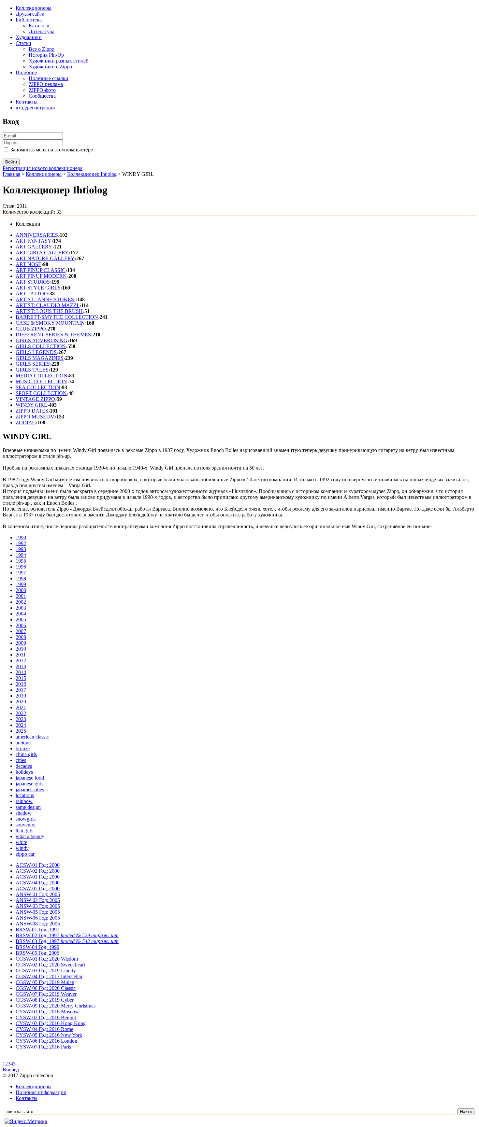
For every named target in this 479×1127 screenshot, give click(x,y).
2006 (21, 625)
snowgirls (26, 819)
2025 (21, 731)
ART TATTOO (32, 293)
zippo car (25, 854)
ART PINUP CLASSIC (40, 270)
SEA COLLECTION (38, 387)
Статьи (23, 43)
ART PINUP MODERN (41, 276)
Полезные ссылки (48, 78)
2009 (21, 643)
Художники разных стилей (59, 60)
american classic (32, 737)
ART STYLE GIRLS (38, 287)
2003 (21, 608)
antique (23, 742)
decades (24, 766)
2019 (21, 695)
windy (22, 848)
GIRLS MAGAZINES (40, 358)
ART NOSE (28, 264)
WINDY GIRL (31, 405)
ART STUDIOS (33, 282)
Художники (29, 37)
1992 (21, 543)
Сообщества (42, 96)
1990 (21, 537)
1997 (21, 572)
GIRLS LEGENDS (36, 352)
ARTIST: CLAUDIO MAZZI (48, 305)
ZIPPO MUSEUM (35, 416)
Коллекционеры (33, 8)
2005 (21, 619)
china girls (26, 754)
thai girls (24, 830)
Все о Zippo (41, 49)
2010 (21, 649)
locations (25, 795)
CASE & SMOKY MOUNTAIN (50, 323)
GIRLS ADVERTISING (41, 340)
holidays (24, 772)
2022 (21, 713)
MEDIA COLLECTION (41, 375)
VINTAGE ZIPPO (35, 399)
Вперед (11, 1069)
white (21, 842)
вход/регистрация (35, 107)
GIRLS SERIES (33, 364)
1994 (21, 555)
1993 (21, 549)
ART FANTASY (33, 241)
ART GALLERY (34, 246)
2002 (21, 602)
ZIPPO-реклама (46, 84)
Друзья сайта (30, 14)
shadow (24, 813)
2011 (21, 654)
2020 (21, 701)
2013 (21, 666)
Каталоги (39, 25)
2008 (21, 637)
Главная (11, 174)
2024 (21, 725)
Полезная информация (41, 1092)
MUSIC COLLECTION (41, 381)
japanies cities (30, 789)
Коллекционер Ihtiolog (92, 174)
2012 (21, 660)
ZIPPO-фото (42, 90)
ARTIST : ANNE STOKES (45, 299)
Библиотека (29, 19)
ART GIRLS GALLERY (42, 252)
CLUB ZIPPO (31, 328)
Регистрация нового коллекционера (42, 168)
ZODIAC (26, 422)
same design (28, 807)
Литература (41, 31)
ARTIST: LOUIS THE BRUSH (49, 311)
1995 (21, 561)
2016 (21, 684)
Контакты (26, 102)
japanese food (30, 778)
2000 (21, 590)
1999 (21, 584)
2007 (21, 631)
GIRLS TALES (32, 370)
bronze (23, 748)
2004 (21, 613)
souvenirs (25, 824)
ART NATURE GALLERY (45, 258)
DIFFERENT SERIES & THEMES (53, 334)
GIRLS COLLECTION (41, 346)
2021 (21, 707)
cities (21, 760)
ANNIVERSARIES (37, 235)
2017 (21, 690)
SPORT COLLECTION (41, 393)
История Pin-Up (46, 55)
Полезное (26, 72)
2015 (21, 678)
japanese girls (29, 783)
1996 (21, 567)
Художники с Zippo (50, 66)
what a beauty (30, 836)
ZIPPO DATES (32, 411)
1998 (21, 578)
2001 (21, 596)
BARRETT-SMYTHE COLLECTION (57, 317)
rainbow (24, 801)
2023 (21, 719)
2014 (21, 672)
